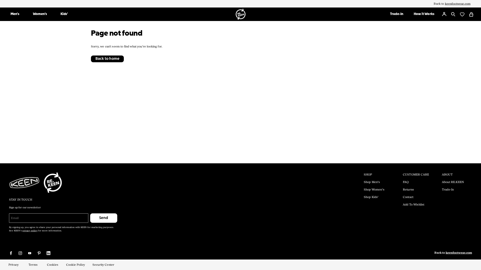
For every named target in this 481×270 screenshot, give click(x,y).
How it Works (424, 14)
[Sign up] (444, 14)
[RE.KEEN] (241, 14)
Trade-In (396, 14)
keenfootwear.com (457, 3)
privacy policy (29, 231)
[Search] (453, 14)
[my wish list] (462, 14)
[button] (107, 59)
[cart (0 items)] (471, 14)
